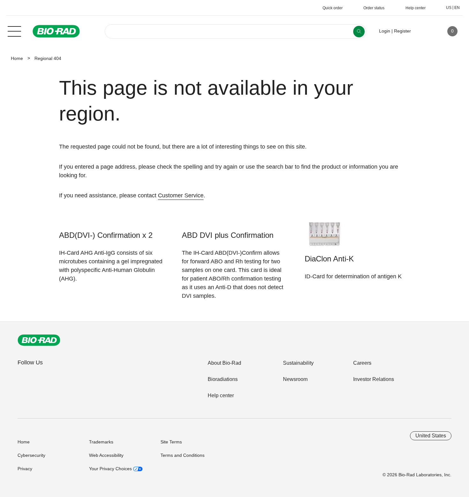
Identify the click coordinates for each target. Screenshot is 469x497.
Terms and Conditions (182, 455)
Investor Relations (373, 379)
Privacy (25, 468)
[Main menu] (14, 30)
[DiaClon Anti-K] (325, 237)
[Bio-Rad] (39, 340)
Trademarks (101, 441)
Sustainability (298, 363)
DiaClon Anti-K (329, 258)
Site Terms (171, 441)
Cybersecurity (31, 455)
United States (430, 435)
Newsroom (295, 379)
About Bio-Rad (224, 363)
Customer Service (181, 195)
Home (17, 58)
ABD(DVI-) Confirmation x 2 (106, 235)
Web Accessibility (106, 455)
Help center (221, 395)
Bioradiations (223, 379)
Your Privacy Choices (111, 468)
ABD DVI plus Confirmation (227, 235)
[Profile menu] (425, 31)
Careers (362, 363)
